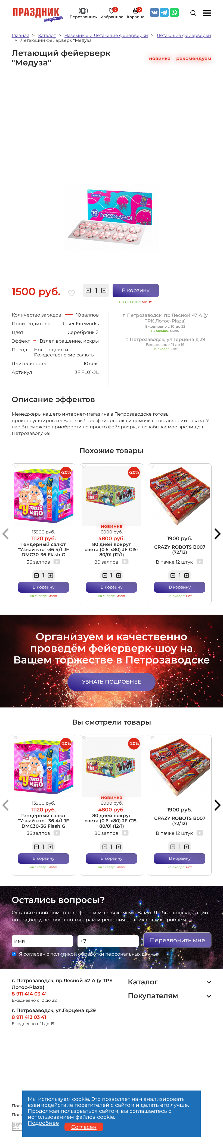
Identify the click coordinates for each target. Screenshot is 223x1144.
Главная (20, 35)
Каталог (47, 35)
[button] (5, 534)
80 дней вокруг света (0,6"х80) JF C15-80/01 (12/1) (111, 549)
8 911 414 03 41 (29, 994)
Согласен (84, 1127)
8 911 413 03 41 (29, 1017)
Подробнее (43, 1123)
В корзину (136, 290)
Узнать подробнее (111, 681)
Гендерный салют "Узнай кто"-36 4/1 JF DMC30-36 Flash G (43, 549)
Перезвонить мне (177, 940)
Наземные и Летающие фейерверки (106, 35)
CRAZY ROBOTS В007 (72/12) (179, 549)
